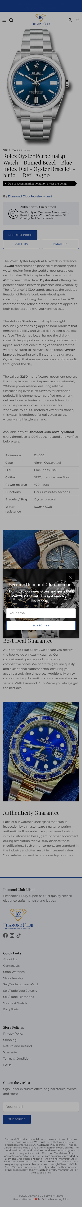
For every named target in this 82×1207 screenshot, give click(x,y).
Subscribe (41, 625)
